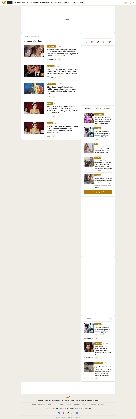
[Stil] (3, 2)
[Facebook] (86, 42)
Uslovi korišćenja (86, 408)
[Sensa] (84, 404)
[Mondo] (41, 404)
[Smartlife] (76, 404)
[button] (51, 59)
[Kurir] (34, 404)
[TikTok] (98, 42)
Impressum (48, 408)
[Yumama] (92, 404)
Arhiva (66, 408)
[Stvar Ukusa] (101, 404)
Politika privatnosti (75, 408)
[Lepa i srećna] (69, 404)
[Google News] (109, 42)
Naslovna (26, 36)
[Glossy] (62, 404)
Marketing (55, 408)
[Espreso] (49, 404)
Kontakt (61, 408)
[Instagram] (92, 42)
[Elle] (56, 404)
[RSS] (104, 42)
